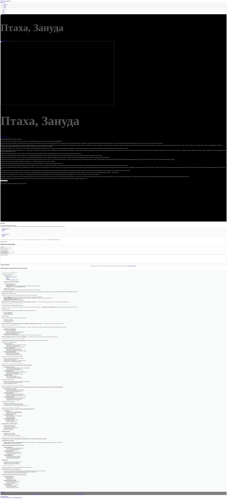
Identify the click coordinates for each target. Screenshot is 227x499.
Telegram (8, 278)
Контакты (5, 7)
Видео (4, 5)
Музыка (5, 6)
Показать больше (4, 180)
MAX (7, 277)
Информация (5, 4)
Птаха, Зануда (2, 2)
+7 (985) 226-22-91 (5, 228)
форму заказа (12, 279)
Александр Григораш (35, 494)
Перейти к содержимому (5, 0)
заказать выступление (4, 40)
